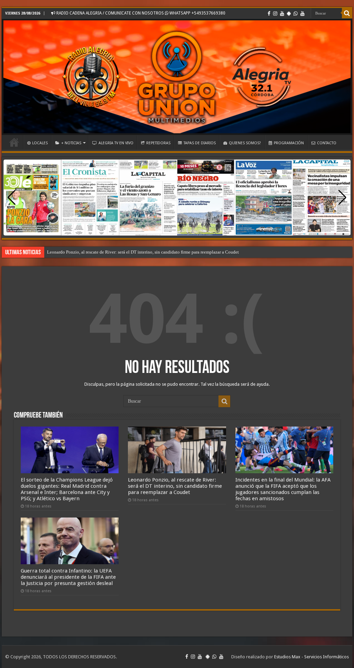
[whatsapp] (295, 13)
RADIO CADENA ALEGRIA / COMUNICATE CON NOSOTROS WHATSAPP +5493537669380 (140, 13)
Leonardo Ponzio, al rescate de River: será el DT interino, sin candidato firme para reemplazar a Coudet (143, 252)
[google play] (288, 13)
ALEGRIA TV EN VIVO (116, 143)
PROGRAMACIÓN (289, 143)
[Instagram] (275, 13)
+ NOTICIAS (71, 143)
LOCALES (40, 143)
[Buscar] (347, 13)
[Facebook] (269, 13)
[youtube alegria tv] (302, 13)
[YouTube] (282, 13)
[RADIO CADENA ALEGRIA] (177, 77)
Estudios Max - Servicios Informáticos (311, 656)
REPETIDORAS (158, 143)
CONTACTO (326, 143)
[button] (342, 197)
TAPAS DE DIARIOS (200, 143)
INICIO (14, 142)
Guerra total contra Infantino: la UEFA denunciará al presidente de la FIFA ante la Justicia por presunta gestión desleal (68, 577)
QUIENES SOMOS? (245, 143)
